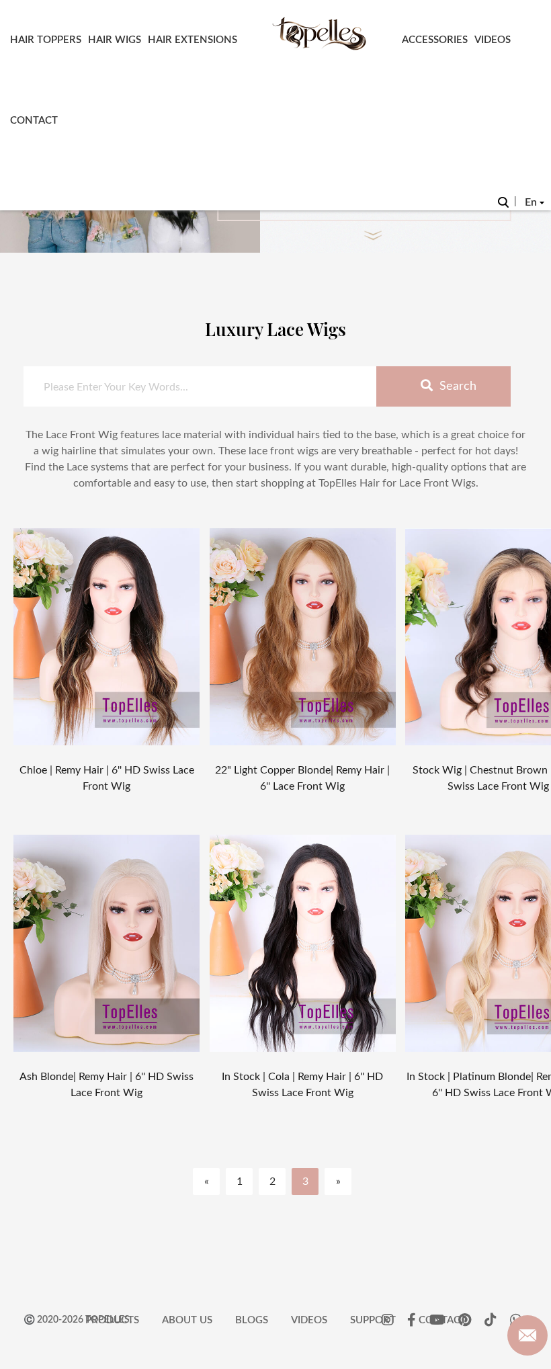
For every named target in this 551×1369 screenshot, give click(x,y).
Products (112, 1320)
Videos (492, 40)
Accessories (435, 40)
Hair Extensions (192, 40)
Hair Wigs (114, 40)
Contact (34, 121)
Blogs (251, 1320)
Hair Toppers (45, 40)
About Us (187, 1320)
